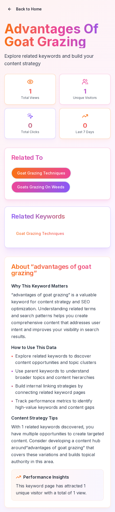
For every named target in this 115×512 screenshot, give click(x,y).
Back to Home (29, 9)
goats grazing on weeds (40, 187)
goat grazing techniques (41, 173)
